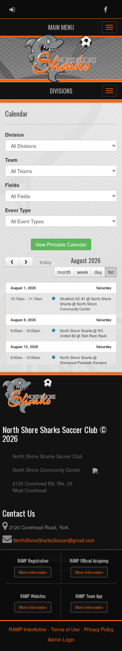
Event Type (18, 210)
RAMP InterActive (27, 629)
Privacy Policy (99, 629)
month (64, 272)
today (46, 262)
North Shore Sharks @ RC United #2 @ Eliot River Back (83, 333)
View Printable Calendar (61, 244)
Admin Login (61, 639)
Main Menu (61, 27)
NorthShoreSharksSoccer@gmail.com (54, 540)
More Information (33, 572)
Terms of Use (65, 629)
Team (11, 159)
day (98, 272)
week (82, 272)
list (111, 272)
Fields (12, 185)
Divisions (61, 90)
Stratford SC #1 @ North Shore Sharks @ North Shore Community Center (85, 303)
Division (14, 134)
